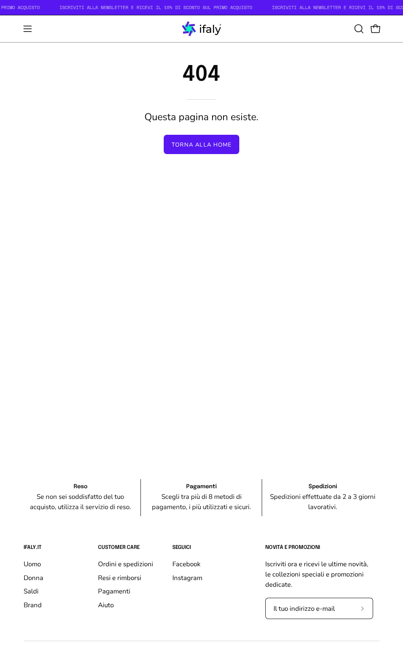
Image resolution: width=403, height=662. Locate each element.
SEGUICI (181, 547)
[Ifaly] (201, 28)
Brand (33, 604)
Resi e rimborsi (119, 577)
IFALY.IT (33, 547)
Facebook (186, 564)
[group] (201, 497)
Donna (33, 577)
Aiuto (106, 604)
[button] (358, 28)
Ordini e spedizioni (125, 564)
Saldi (31, 591)
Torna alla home (201, 145)
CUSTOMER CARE (119, 547)
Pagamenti (114, 591)
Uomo (32, 564)
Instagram (187, 577)
